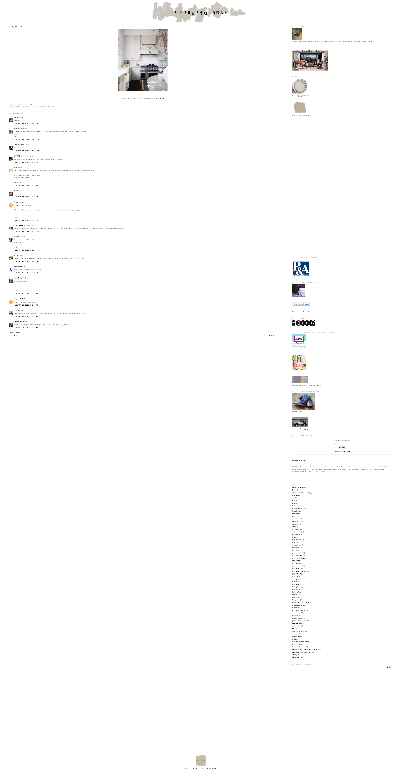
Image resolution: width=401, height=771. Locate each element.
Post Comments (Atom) (26, 340)
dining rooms (296, 532)
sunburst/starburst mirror (300, 641)
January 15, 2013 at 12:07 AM (27, 250)
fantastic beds (296, 540)
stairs (294, 639)
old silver (295, 615)
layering (295, 594)
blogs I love (296, 511)
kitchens (295, 592)
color (294, 527)
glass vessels (296, 545)
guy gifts (295, 581)
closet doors (296, 521)
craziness (295, 529)
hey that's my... (297, 584)
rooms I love (296, 626)
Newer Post (13, 336)
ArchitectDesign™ (19, 144)
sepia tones (296, 636)
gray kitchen (35, 106)
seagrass (295, 634)
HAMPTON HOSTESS (21, 156)
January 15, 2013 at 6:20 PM (26, 273)
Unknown (17, 167)
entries (294, 537)
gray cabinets (24, 106)
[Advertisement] (300, 152)
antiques (295, 495)
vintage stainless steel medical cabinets (305, 649)
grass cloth (295, 547)
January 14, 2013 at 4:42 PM (26, 185)
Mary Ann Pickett (19, 299)
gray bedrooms (297, 555)
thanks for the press (298, 647)
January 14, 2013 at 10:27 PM (27, 231)
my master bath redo (299, 610)
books (294, 516)
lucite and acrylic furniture (300, 602)
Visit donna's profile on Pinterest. (303, 312)
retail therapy (296, 623)
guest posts (296, 579)
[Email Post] (30, 104)
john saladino (296, 589)
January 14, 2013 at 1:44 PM (26, 162)
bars (293, 500)
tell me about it (297, 644)
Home (143, 336)
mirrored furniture (298, 605)
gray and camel (297, 553)
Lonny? (162, 98)
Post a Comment (14, 332)
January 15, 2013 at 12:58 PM (27, 261)
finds (293, 542)
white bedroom (297, 657)
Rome (294, 490)
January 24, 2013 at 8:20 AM (26, 328)
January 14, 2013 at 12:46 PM (27, 151)
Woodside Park (19, 128)
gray (16, 106)
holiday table (296, 587)
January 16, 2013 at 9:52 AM (26, 293)
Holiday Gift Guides (298, 487)
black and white (297, 508)
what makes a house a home (301, 652)
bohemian (295, 513)
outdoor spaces (297, 618)
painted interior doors (299, 621)
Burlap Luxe (18, 237)
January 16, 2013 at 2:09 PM (26, 305)
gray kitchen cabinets (49, 106)
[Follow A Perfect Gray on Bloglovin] (301, 305)
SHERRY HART (19, 321)
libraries (295, 597)
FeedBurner (346, 451)
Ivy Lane (16, 255)
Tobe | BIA (17, 117)
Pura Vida (17, 191)
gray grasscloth (297, 566)
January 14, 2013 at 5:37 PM (26, 220)
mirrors (294, 608)
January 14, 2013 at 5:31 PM (26, 197)
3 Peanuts (17, 310)
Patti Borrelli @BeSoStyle (22, 225)
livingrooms (296, 600)
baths (294, 503)
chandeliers (296, 519)
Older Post (272, 336)
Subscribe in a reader (299, 460)
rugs (293, 628)
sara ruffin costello (298, 631)
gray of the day (297, 574)
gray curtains (296, 563)
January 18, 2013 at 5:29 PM (26, 316)
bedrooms (295, 506)
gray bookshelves (298, 558)
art (293, 498)
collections (295, 524)
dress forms (296, 534)
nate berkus (296, 613)
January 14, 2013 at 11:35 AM (26, 123)
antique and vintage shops (301, 493)
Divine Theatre (18, 278)
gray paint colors (297, 576)
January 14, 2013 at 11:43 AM (26, 139)
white (294, 655)
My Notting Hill (18, 266)
